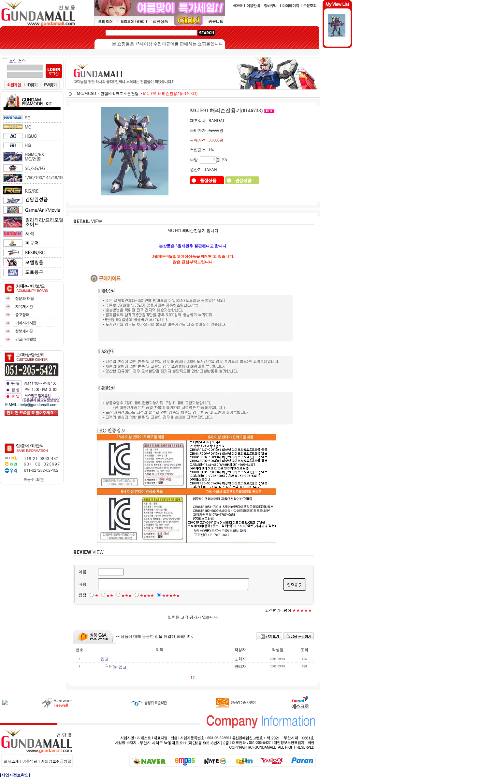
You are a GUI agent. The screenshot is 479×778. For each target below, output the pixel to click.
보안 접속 (17, 61)
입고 (105, 659)
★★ (109, 595)
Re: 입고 (119, 667)
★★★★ (147, 595)
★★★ (126, 595)
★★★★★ (171, 595)
